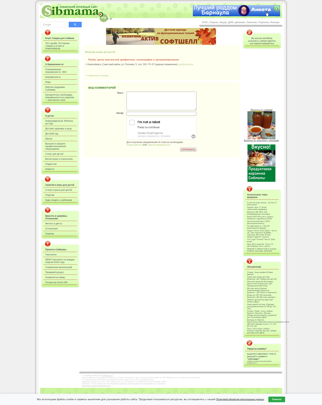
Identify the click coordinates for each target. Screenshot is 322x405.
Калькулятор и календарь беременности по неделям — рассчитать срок (59, 97)
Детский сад (51, 133)
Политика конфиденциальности (96, 386)
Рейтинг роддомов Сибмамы (55, 88)
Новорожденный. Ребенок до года (59, 122)
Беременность (53, 77)
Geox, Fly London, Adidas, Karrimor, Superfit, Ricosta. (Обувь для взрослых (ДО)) (261, 331)
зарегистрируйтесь (264, 43)
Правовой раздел (54, 272)
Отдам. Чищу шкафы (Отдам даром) (260, 273)
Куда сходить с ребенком (58, 200)
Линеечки (252, 22)
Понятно (276, 399)
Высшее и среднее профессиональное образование (55, 146)
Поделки (49, 195)
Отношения (51, 228)
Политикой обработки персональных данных (240, 399)
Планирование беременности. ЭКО (56, 70)
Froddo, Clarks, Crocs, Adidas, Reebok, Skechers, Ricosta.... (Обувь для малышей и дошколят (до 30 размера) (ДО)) (262, 314)
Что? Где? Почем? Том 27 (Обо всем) (261, 240)
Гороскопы (51, 254)
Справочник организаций (58, 267)
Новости (49, 169)
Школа (48, 138)
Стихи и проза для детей (58, 190)
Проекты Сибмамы (55, 249)
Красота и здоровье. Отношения (56, 217)
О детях (49, 116)
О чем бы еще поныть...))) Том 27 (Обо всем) (262, 204)
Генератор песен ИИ (56, 282)
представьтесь (268, 41)
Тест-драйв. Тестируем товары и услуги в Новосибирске (57, 46)
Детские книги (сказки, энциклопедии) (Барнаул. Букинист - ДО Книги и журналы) (261, 290)
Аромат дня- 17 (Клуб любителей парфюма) (257, 208)
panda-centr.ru (186, 64)
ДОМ (230, 22)
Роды (48, 82)
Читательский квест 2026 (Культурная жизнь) (258, 222)
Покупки (213, 22)
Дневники (240, 22)
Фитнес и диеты (53, 223)
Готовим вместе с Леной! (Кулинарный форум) (258, 227)
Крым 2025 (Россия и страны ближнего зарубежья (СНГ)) (260, 218)
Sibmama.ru (108, 375)
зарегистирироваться (158, 145)
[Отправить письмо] (110, 18)
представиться (134, 145)
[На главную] (107, 18)
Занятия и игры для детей (59, 185)
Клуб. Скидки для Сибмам (59, 38)
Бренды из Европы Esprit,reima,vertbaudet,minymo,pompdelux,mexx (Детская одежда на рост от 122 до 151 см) (262, 323)
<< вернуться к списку (97, 75)
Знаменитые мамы (55, 277)
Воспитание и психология (59, 159)
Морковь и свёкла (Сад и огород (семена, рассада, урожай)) (261, 250)
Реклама (274, 22)
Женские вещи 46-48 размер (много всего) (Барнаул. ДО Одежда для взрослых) (260, 284)
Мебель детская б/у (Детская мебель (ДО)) (260, 301)
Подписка (263, 22)
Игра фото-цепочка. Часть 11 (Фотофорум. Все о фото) (260, 245)
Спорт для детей (54, 154)
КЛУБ (205, 22)
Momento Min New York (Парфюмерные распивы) (258, 213)
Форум (223, 22)
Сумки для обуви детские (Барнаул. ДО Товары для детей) (262, 278)
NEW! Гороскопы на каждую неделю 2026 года (60, 261)
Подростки (51, 164)
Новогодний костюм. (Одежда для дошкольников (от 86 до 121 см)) (261, 306)
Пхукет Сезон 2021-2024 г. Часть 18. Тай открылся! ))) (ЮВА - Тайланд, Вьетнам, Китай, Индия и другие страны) (262, 234)
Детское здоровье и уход (58, 128)
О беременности (54, 64)
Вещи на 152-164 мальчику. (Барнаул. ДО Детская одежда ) (261, 296)
